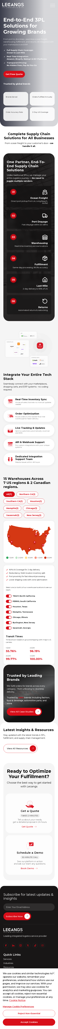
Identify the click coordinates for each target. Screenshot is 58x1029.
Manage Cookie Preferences (18, 1006)
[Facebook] (5, 945)
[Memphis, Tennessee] (34, 542)
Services (7, 959)
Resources (8, 967)
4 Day (40, 558)
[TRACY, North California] (8, 536)
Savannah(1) (12, 515)
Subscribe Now (14, 916)
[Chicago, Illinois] (35, 535)
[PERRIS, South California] (11, 542)
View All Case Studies (22, 711)
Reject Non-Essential (29, 1013)
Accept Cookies (29, 1022)
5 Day (49, 558)
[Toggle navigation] (52, 5)
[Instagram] (20, 945)
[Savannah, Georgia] (43, 545)
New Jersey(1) (34, 515)
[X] (27, 945)
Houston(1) (36, 501)
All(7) (9, 494)
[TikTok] (35, 945)
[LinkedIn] (13, 945)
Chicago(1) (31, 508)
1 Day (11, 558)
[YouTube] (42, 945)
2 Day (20, 558)
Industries (8, 963)
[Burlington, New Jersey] (46, 535)
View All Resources (17, 748)
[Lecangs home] (13, 5)
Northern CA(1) (27, 494)
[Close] (53, 973)
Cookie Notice (17, 1000)
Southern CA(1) (14, 501)
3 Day (30, 558)
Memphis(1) (12, 508)
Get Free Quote (14, 74)
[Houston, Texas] (29, 549)
